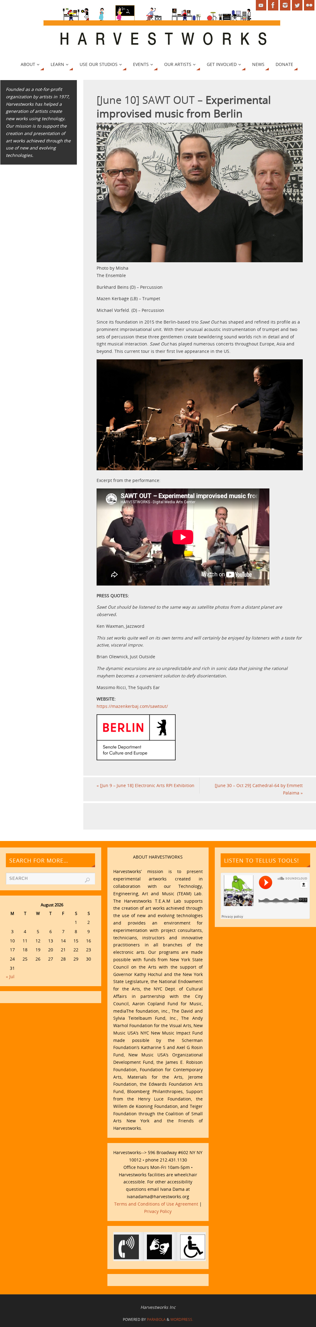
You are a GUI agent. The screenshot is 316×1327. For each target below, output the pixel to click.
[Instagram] (285, 5)
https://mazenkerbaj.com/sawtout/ (132, 706)
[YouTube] (261, 5)
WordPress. (181, 1319)
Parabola (156, 1319)
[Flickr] (309, 5)
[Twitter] (297, 5)
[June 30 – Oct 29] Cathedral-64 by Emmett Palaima (259, 789)
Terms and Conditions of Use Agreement (156, 1204)
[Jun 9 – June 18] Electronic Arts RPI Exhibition (145, 785)
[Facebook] (273, 5)
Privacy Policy (158, 1211)
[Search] (87, 880)
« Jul (10, 976)
